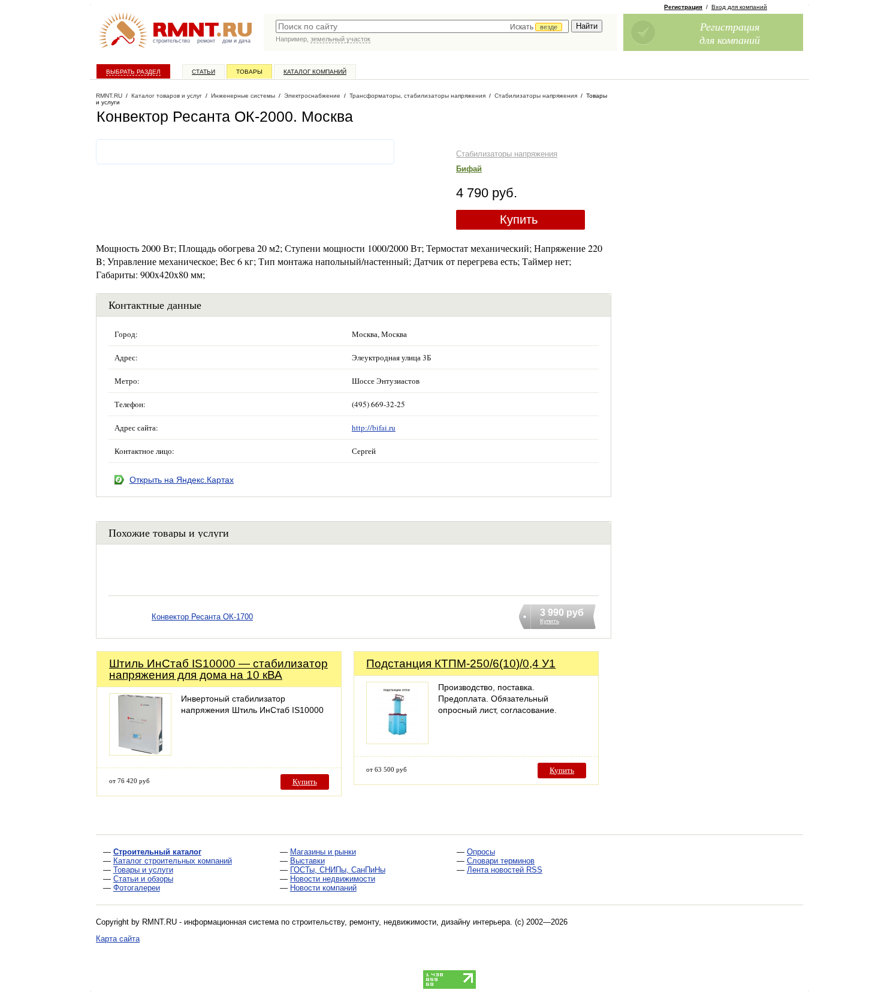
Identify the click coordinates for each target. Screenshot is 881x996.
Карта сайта (118, 938)
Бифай (469, 168)
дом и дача (236, 41)
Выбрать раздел (133, 71)
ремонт (206, 41)
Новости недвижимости (332, 878)
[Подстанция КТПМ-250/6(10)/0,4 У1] (397, 740)
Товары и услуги (143, 869)
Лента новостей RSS (504, 869)
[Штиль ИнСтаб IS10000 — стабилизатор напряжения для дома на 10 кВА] (140, 752)
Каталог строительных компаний (172, 860)
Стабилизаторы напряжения (506, 153)
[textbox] (422, 26)
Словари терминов (501, 860)
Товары (249, 71)
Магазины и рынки (323, 851)
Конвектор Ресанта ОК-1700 (202, 616)
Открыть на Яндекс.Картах (181, 480)
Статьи (203, 71)
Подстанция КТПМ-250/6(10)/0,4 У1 (461, 663)
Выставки (307, 860)
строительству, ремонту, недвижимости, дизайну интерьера (401, 921)
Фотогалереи (136, 887)
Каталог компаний (314, 71)
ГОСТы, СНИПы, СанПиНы (337, 869)
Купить (519, 219)
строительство (171, 41)
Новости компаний (323, 887)
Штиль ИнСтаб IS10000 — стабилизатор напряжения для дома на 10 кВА (218, 669)
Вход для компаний (739, 7)
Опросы (481, 851)
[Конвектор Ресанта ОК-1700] (130, 632)
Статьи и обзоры (143, 878)
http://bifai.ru (374, 427)
